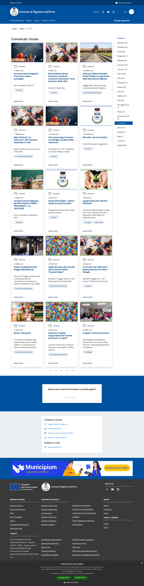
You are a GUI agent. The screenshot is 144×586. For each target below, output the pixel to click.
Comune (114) (122, 69)
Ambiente (75, 517)
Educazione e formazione (81, 505)
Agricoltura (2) (122, 42)
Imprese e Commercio (49, 517)
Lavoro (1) (120, 91)
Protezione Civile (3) (123, 117)
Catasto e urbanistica (48, 521)
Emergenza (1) (122, 82)
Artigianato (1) (122, 56)
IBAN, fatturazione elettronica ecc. (84, 551)
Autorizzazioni (77, 524)
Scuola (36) (121, 123)
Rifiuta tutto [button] (80, 578)
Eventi (106, 527)
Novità (22, 28)
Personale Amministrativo (19, 524)
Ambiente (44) (122, 47)
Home (15, 28)
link (92, 573)
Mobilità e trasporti (48, 524)
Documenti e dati (16, 528)
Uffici (12, 513)
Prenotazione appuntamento (51, 539)
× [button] (141, 563)
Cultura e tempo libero (49, 509)
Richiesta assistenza (48, 551)
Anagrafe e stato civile (49, 505)
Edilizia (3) (120, 78)
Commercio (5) (122, 65)
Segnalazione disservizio (50, 543)
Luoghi (106, 523)
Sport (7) (120, 136)
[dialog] (72, 573)
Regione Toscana (16, 2)
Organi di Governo (16, 505)
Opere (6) (120, 100)
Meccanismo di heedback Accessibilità (85, 555)
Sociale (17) (121, 132)
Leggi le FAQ (45, 547)
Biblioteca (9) (122, 60)
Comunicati (21, 67)
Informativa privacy (79, 543)
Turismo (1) (121, 141)
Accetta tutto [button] (64, 578)
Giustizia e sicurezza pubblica (82, 509)
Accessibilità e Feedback (49, 555)
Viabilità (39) (121, 145)
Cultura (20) (121, 73)
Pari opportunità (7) (123, 106)
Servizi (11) (121, 127)
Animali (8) (121, 51)
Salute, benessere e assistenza (83, 520)
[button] (72, 582)
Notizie (106, 505)
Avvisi (106, 513)
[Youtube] (107, 11)
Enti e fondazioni (16, 517)
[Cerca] (131, 11)
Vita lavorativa (46, 513)
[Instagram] (113, 11)
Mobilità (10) (121, 96)
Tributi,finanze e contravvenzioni (84, 513)
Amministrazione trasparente (83, 539)
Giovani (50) (121, 87)
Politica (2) (121, 111)
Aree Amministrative (17, 509)
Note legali (76, 547)
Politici (12, 521)
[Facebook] (102, 11)
